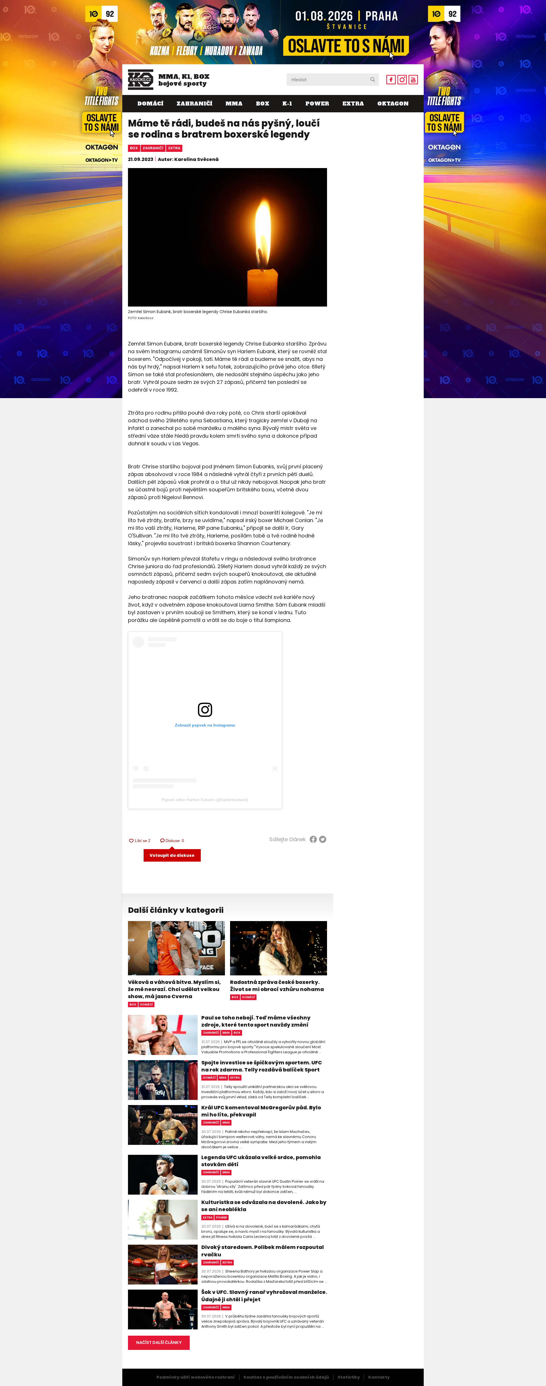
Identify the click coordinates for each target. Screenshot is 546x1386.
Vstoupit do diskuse (172, 855)
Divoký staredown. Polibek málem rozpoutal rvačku (262, 1251)
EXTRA (353, 103)
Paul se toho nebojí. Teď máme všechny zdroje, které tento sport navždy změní (256, 1021)
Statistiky (349, 1377)
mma (226, 1033)
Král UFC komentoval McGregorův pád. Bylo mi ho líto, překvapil (261, 1111)
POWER (317, 103)
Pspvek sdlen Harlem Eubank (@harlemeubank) (205, 799)
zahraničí (153, 148)
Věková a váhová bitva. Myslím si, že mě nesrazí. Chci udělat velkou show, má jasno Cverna (174, 989)
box (134, 148)
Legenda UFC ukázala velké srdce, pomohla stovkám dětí (261, 1161)
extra (174, 148)
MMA (234, 103)
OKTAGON (393, 103)
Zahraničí (194, 103)
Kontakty (379, 1377)
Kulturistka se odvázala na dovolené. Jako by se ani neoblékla (263, 1206)
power (221, 1217)
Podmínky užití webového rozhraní (195, 1377)
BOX (262, 103)
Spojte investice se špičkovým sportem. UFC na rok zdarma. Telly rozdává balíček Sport (261, 1066)
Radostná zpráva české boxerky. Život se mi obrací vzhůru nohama (277, 986)
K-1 (287, 103)
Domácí (150, 103)
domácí (146, 1004)
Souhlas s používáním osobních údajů (286, 1377)
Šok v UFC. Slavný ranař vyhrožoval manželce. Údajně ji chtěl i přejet (264, 1295)
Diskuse (175, 840)
